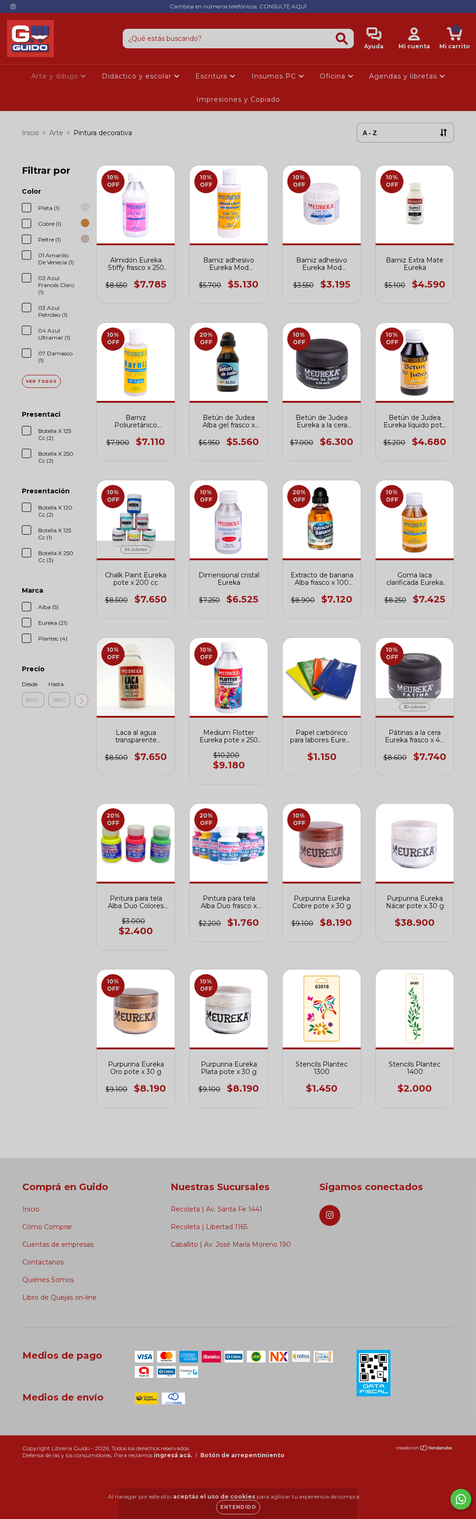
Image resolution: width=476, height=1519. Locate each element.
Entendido (238, 1507)
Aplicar (81, 700)
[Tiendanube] (425, 1449)
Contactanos (43, 1262)
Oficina (334, 76)
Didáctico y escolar (138, 76)
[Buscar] (342, 39)
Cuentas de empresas (57, 1244)
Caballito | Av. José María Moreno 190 (231, 1244)
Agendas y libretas (404, 76)
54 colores (136, 549)
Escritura (212, 76)
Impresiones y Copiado (238, 99)
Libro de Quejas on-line (59, 1297)
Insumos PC (274, 76)
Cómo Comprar (47, 1227)
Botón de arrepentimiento (242, 1455)
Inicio (30, 133)
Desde (30, 684)
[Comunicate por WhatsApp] (460, 1499)
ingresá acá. (173, 1455)
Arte (56, 133)
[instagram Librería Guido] (13, 6)
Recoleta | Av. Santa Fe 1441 (216, 1209)
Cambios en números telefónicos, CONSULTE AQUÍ (238, 6)
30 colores (414, 707)
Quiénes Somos (48, 1280)
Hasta (56, 684)
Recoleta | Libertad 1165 (209, 1227)
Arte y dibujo (55, 76)
